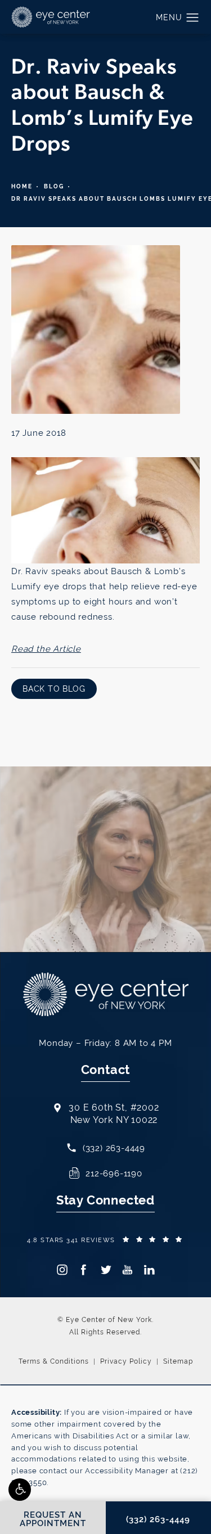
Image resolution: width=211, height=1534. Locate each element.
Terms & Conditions (54, 1361)
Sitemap (178, 1361)
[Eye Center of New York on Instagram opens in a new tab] (61, 1269)
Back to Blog (54, 688)
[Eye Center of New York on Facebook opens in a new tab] (83, 1269)
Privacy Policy (126, 1361)
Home (22, 186)
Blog (54, 186)
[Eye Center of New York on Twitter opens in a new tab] (105, 1269)
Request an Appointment (83, 890)
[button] (19, 1489)
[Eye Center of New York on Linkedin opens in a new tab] (149, 1269)
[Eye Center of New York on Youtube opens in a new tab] (127, 1269)
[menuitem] (62, 1269)
